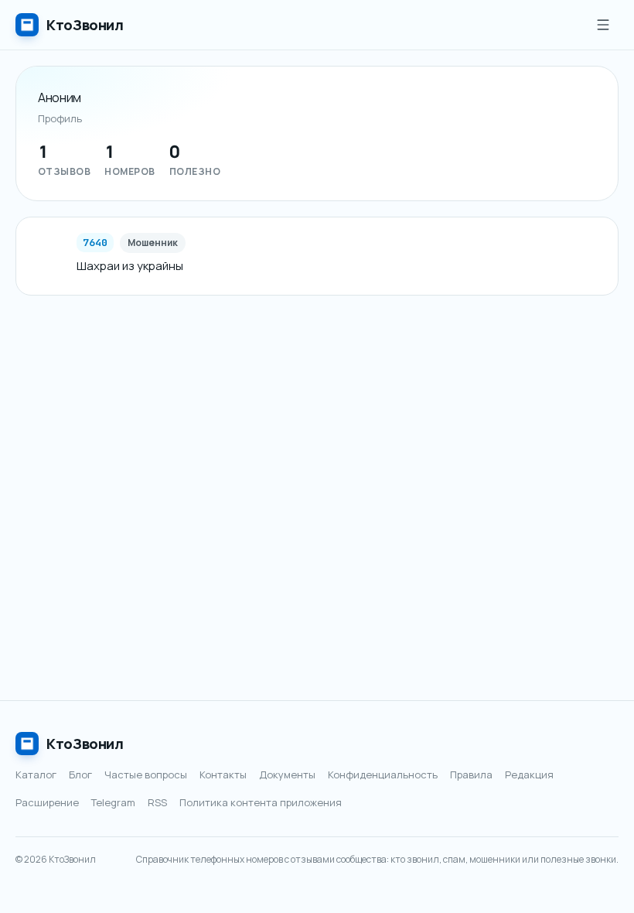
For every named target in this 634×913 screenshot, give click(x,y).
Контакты (223, 774)
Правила (471, 774)
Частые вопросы (145, 774)
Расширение (47, 802)
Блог (80, 774)
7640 (95, 242)
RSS (157, 802)
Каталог (35, 774)
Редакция (529, 774)
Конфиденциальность (383, 774)
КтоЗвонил (85, 743)
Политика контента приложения (260, 802)
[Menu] (603, 24)
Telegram (113, 802)
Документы (287, 774)
